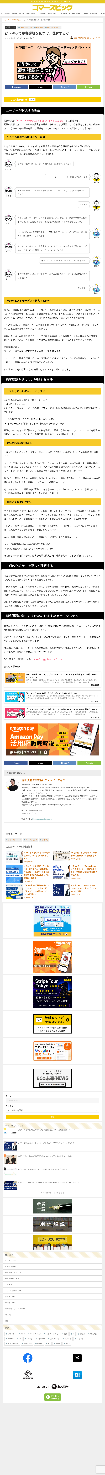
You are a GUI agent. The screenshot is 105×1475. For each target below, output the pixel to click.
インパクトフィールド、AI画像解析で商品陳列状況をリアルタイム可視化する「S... (49, 1182)
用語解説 (8, 1315)
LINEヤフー (12, 1334)
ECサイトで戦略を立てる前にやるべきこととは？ (41, 120)
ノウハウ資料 (41, 13)
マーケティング (26, 27)
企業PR (40, 1343)
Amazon (11, 1339)
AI (73, 1334)
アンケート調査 (13, 1343)
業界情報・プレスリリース (16, 1308)
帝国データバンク (52, 1334)
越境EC (82, 1334)
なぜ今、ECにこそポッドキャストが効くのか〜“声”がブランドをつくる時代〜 (47, 1143)
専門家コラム (52, 13)
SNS (23, 1334)
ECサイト (80, 1339)
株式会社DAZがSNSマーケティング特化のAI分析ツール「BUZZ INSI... (44, 1169)
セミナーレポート (74, 13)
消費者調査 (28, 1343)
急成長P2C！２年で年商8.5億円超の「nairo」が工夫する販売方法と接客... (45, 1156)
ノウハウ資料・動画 (13, 1290)
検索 (53, 1117)
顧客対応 (39, 27)
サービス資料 (31, 13)
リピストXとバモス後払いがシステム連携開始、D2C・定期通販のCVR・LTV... (47, 1130)
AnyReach (41, 1339)
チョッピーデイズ (54, 27)
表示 (32, 99)
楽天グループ (55, 1339)
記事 (7, 1321)
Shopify (29, 1339)
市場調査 (93, 1334)
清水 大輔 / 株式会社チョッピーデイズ (87, 38)
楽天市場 (68, 1339)
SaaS (68, 1343)
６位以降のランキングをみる (52, 1193)
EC (49, 1343)
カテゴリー (10, 1106)
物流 (65, 1334)
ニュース (85, 13)
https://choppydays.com (42, 819)
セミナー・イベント (18, 13)
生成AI (58, 1343)
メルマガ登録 (5, 13)
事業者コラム (94, 13)
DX (20, 1339)
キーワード (10, 1096)
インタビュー (62, 13)
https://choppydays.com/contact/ (48, 659)
